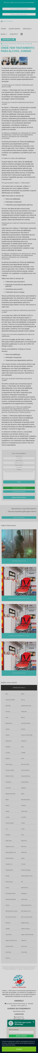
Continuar (19, 1049)
